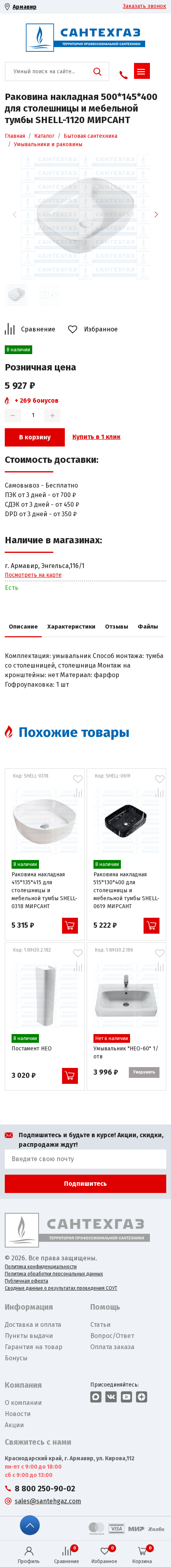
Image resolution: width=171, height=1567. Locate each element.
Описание (23, 626)
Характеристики (71, 626)
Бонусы (16, 1358)
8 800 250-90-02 (45, 1488)
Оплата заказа (112, 1347)
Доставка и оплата (33, 1324)
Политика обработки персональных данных (54, 1274)
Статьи (100, 1324)
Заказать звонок (144, 6)
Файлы (148, 626)
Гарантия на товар (33, 1347)
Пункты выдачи (29, 1336)
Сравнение (38, 329)
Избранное (101, 329)
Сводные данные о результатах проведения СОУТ (61, 1288)
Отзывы (116, 626)
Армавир (25, 7)
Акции (14, 1425)
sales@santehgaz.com (48, 1501)
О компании (23, 1402)
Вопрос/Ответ (112, 1336)
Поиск (97, 72)
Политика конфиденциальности (41, 1266)
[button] (156, 214)
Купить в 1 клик (96, 437)
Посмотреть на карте (33, 575)
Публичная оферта (26, 1281)
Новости (18, 1414)
